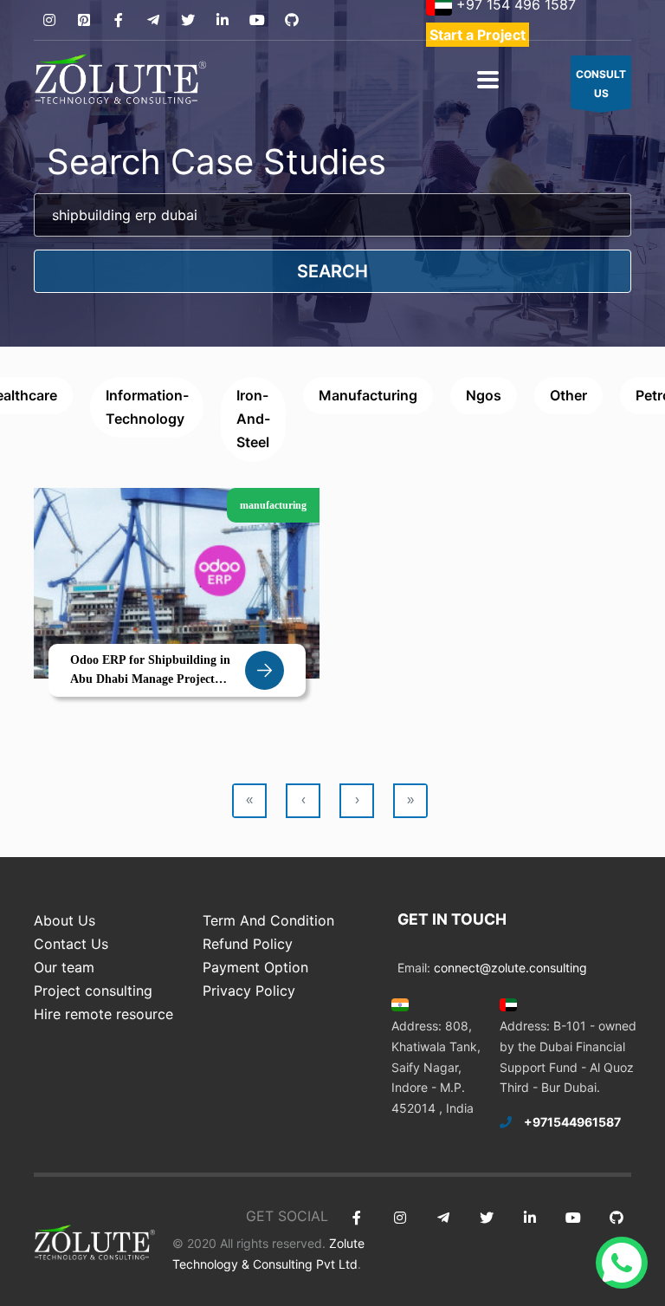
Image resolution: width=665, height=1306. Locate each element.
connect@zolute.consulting (510, 967)
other (568, 395)
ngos (483, 395)
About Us (64, 920)
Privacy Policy (249, 990)
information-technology (147, 407)
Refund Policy (248, 943)
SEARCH (332, 271)
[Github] (291, 20)
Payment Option (255, 967)
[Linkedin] (222, 20)
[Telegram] (153, 20)
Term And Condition (268, 920)
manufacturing (368, 395)
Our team (64, 967)
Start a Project (477, 34)
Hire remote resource (103, 1014)
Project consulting (93, 990)
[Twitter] (187, 20)
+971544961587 (572, 1121)
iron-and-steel (253, 419)
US (601, 84)
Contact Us (71, 943)
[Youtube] (257, 20)
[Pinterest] (83, 20)
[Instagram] (49, 20)
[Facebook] (118, 20)
